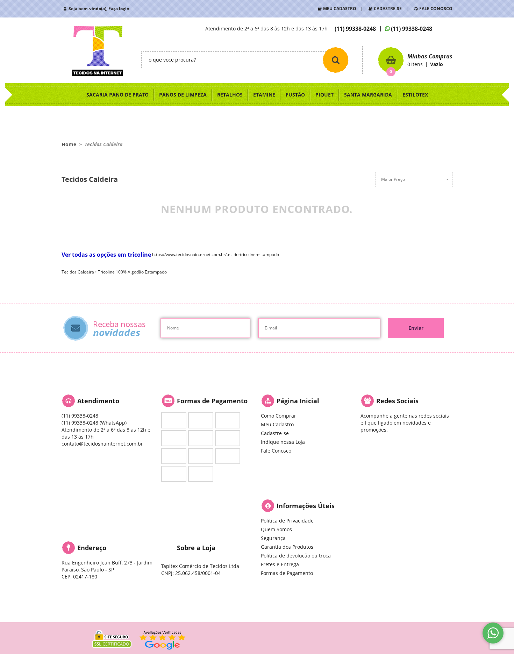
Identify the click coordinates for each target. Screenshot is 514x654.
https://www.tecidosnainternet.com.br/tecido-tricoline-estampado (215, 254)
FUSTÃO (295, 94)
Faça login (118, 9)
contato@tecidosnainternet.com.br (102, 443)
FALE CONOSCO (435, 9)
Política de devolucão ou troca (296, 555)
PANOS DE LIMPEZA (183, 94)
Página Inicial (298, 401)
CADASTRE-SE (388, 9)
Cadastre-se (275, 433)
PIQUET (324, 94)
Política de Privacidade (287, 520)
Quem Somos (276, 529)
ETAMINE (264, 94)
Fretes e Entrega (280, 564)
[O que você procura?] (336, 60)
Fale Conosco (276, 450)
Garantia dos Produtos (287, 546)
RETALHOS (230, 94)
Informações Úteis (306, 506)
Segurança (273, 538)
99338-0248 (355, 29)
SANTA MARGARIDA (368, 94)
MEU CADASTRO (339, 9)
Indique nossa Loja (283, 442)
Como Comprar (278, 415)
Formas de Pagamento (287, 573)
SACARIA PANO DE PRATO (117, 94)
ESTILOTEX (415, 94)
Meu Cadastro (277, 424)
